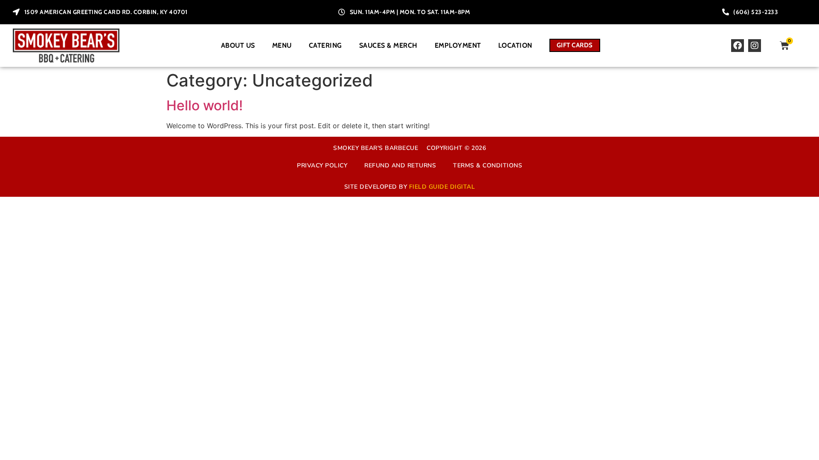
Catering (325, 45)
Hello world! (204, 105)
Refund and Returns (400, 165)
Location (515, 45)
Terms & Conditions (487, 165)
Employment (458, 45)
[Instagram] (754, 45)
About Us (238, 45)
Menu (282, 45)
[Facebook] (737, 45)
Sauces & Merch (388, 45)
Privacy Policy (322, 165)
